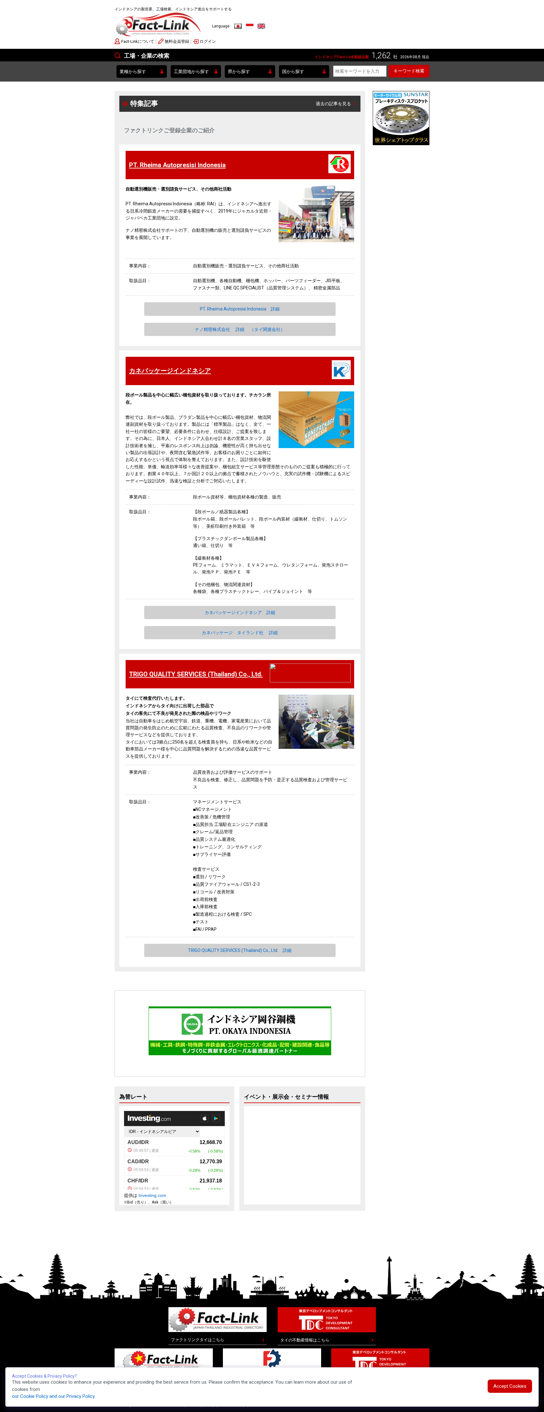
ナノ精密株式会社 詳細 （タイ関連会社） (240, 329)
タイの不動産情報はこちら (304, 1340)
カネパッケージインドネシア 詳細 (240, 612)
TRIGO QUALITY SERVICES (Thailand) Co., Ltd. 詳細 (240, 950)
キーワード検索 (409, 70)
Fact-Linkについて (137, 41)
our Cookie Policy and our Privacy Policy (53, 1396)
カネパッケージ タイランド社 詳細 (240, 632)
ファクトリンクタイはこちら (197, 1339)
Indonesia (249, 26)
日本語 (238, 26)
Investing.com (152, 1195)
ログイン (208, 41)
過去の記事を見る (333, 103)
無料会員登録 (177, 41)
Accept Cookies (509, 1386)
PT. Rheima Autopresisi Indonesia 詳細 (240, 308)
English (261, 26)
